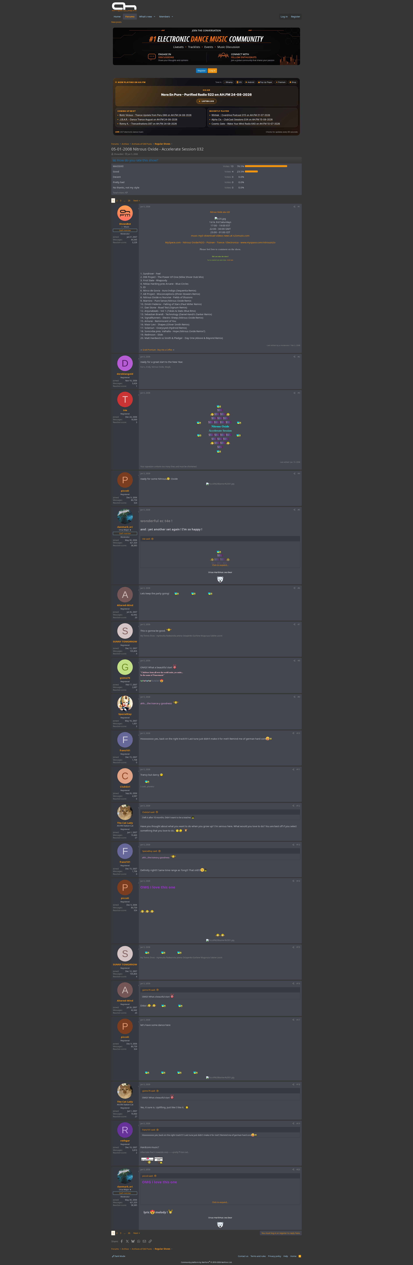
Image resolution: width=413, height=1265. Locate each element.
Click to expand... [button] (220, 565)
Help (285, 1256)
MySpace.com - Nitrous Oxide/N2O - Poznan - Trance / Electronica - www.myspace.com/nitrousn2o (220, 242)
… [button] (124, 200)
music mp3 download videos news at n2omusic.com (220, 235)
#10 (298, 733)
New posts (116, 22)
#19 (298, 1123)
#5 (299, 509)
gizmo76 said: (148, 989)
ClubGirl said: (148, 812)
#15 (298, 947)
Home (117, 16)
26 (129, 200)
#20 (298, 1169)
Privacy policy (274, 1256)
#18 (298, 1084)
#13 (298, 844)
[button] (154, 17)
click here (230, 260)
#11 (298, 769)
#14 (298, 881)
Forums (129, 16)
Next (135, 200)
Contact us (243, 1256)
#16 (298, 983)
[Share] (294, 207)
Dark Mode (119, 1256)
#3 (299, 393)
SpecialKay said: (149, 851)
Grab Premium (149, 349)
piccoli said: (147, 1175)
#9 (299, 697)
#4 (299, 473)
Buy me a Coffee (164, 349)
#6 (299, 588)
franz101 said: (148, 1129)
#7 (299, 624)
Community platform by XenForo (206, 1262)
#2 (299, 356)
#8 (299, 660)
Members (164, 16)
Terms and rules (258, 1256)
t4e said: (146, 538)
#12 (298, 805)
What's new (145, 16)
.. (220, 580)
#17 (298, 1019)
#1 (299, 206)
